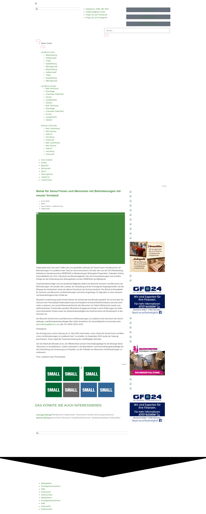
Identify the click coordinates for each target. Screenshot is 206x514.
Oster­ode (50, 140)
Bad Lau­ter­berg (53, 128)
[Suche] (106, 35)
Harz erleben (46, 206)
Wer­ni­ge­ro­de (51, 66)
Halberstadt (45, 209)
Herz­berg (50, 137)
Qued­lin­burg (51, 63)
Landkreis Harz (48, 52)
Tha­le (48, 61)
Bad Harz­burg (52, 88)
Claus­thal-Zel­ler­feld (55, 94)
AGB (43, 489)
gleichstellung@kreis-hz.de (47, 324)
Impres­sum (46, 492)
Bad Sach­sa (51, 131)
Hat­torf (49, 134)
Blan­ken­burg (51, 55)
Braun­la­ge (50, 91)
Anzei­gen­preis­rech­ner (51, 486)
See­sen (49, 102)
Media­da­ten (46, 483)
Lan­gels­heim (51, 100)
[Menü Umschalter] (38, 41)
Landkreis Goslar (48, 86)
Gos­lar (49, 97)
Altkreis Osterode (49, 125)
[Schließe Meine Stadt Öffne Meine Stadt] (43, 47)
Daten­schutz (46, 495)
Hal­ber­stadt (51, 58)
